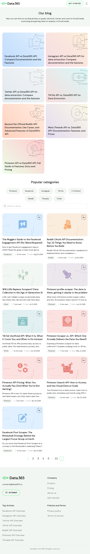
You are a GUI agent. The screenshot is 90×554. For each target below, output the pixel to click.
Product (51, 483)
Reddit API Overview (12, 530)
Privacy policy (54, 511)
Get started (74, 3)
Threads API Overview (13, 540)
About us (51, 493)
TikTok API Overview (12, 525)
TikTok (6, 351)
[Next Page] (61, 458)
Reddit (50, 258)
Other (6, 304)
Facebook (7, 254)
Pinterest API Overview (13, 535)
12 (56, 458)
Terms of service (55, 515)
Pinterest (51, 304)
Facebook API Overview (13, 511)
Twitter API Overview (12, 520)
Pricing (50, 488)
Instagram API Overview (14, 515)
